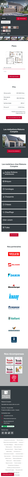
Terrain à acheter (17, 463)
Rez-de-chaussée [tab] (7, 67)
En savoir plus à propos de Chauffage (14, 212)
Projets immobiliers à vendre (8, 410)
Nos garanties (10, 407)
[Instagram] (6, 433)
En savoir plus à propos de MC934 (21, 38)
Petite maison (9, 451)
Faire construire (7, 456)
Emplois (17, 410)
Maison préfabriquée (17, 458)
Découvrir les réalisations (14, 151)
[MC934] (25, 7)
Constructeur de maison (9, 453)
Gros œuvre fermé (9, 449)
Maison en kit (9, 460)
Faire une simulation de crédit (14, 117)
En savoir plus (14, 234)
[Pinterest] (12, 433)
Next (27, 38)
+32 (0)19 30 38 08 (8, 415)
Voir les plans (23, 18)
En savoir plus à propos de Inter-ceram (14, 220)
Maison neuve (8, 458)
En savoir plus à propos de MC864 (7, 38)
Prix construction (19, 469)
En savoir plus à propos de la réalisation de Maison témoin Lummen (14, 141)
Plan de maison (20, 440)
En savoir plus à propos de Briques (14, 182)
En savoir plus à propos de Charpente (14, 197)
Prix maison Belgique (8, 444)
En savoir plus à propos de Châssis (14, 205)
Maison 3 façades (18, 449)
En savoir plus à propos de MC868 (14, 38)
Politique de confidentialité (14, 475)
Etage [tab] (5, 71)
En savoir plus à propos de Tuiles (14, 228)
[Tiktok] (9, 433)
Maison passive (9, 447)
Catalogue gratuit (7, 474)
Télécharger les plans (14, 76)
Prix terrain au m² (17, 451)
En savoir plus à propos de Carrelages (14, 189)
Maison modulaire (17, 460)
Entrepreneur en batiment (13, 465)
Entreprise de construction (9, 440)
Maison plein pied (17, 447)
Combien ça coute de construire (13, 467)
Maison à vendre (9, 463)
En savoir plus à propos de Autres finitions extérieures (14, 173)
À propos (3, 407)
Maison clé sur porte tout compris (10, 442)
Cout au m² (21, 442)
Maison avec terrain (19, 444)
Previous (1, 38)
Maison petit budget (9, 469)
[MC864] (2, 7)
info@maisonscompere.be (10, 418)
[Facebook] (2, 433)
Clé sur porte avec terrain (17, 456)
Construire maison (19, 453)
